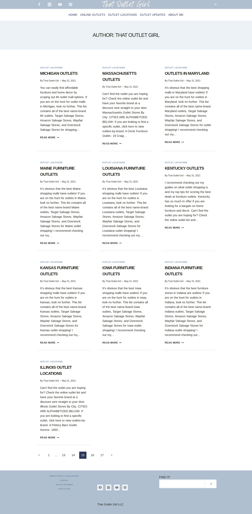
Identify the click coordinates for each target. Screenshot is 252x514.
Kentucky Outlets (184, 168)
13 (63, 455)
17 (102, 455)
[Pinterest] (70, 4)
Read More (49, 137)
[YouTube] (60, 4)
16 (92, 455)
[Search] (211, 483)
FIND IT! (164, 477)
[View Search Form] (216, 4)
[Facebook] (39, 4)
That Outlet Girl (51, 80)
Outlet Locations (122, 14)
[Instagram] (49, 4)
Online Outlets (92, 14)
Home (73, 14)
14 (73, 455)
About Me (175, 14)
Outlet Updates (152, 14)
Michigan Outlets (58, 73)
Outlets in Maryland (187, 73)
